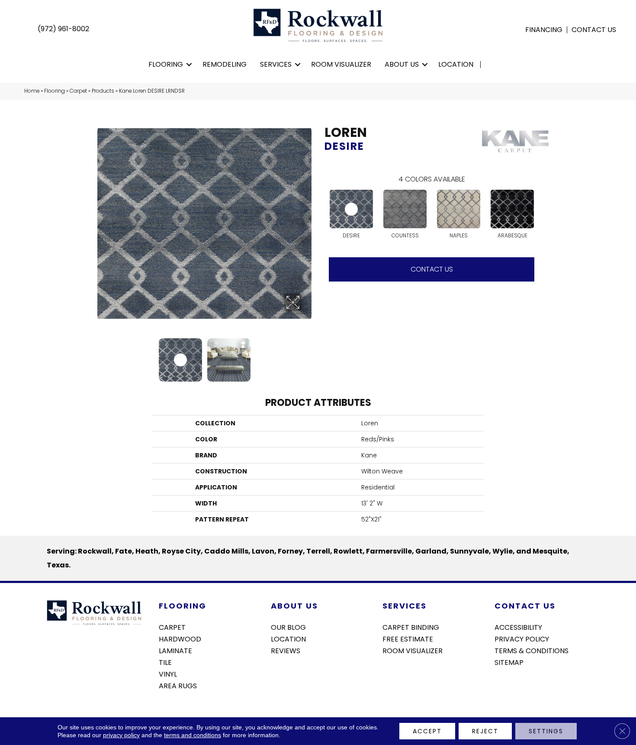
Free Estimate (407, 638)
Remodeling (224, 64)
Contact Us (594, 29)
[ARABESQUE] (512, 209)
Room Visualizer (341, 64)
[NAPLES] (458, 209)
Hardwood (180, 638)
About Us (402, 64)
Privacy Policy (522, 638)
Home (31, 90)
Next (307, 355)
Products (103, 90)
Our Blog (288, 626)
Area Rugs (178, 685)
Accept (427, 731)
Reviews (285, 650)
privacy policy (121, 735)
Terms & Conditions (532, 650)
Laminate (175, 650)
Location (455, 64)
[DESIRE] (351, 209)
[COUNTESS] (405, 209)
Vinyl (168, 673)
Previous (101, 355)
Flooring (165, 64)
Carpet (78, 90)
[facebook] (501, 685)
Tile (165, 662)
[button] (189, 64)
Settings (546, 731)
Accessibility (518, 626)
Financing (543, 29)
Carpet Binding (410, 626)
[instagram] (516, 685)
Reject (485, 731)
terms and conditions (192, 735)
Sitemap (509, 662)
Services (276, 64)
